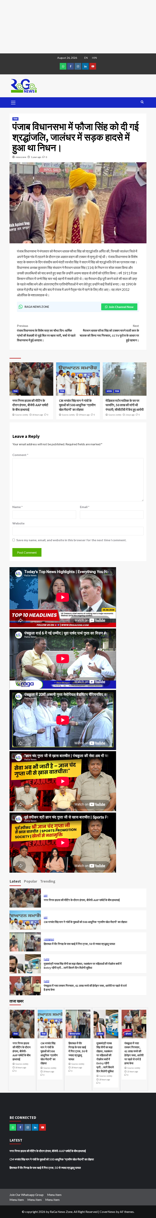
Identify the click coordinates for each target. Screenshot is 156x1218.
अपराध (109, 391)
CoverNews (107, 1211)
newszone (21, 157)
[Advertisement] (78, 26)
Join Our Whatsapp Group (27, 1194)
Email (84, 507)
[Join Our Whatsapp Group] (63, 66)
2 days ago (130, 414)
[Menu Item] (70, 66)
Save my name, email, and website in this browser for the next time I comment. (71, 540)
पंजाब (15, 118)
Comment (20, 455)
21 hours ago (132, 1071)
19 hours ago (84, 414)
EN (86, 57)
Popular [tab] (30, 881)
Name (17, 507)
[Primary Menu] (13, 102)
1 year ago (36, 157)
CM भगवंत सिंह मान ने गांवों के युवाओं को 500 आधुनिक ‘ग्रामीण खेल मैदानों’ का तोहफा (77, 405)
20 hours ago (76, 1067)
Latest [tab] (15, 881)
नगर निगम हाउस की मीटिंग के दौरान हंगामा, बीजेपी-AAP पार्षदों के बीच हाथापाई (30, 405)
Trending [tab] (47, 881)
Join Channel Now (121, 307)
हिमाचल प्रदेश (49, 940)
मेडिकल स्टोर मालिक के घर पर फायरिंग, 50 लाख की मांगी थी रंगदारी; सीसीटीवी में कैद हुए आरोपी (125, 405)
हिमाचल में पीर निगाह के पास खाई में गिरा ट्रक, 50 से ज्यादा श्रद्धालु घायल (79, 944)
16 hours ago (37, 414)
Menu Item (54, 1194)
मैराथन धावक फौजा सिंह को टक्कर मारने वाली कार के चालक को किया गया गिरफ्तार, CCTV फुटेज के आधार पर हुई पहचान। (109, 333)
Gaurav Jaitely (21, 414)
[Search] (142, 102)
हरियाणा (46, 960)
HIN (94, 57)
